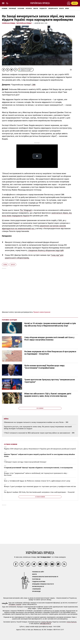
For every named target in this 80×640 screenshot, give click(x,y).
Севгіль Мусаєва (46, 622)
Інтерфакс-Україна (15, 604)
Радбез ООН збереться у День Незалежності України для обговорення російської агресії (40, 449)
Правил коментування (41, 312)
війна (5, 264)
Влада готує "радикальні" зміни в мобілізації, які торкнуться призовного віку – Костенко (36, 474)
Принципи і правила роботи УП (43, 584)
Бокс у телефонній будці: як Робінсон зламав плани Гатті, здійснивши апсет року (37, 481)
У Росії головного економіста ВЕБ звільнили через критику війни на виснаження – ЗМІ (39, 433)
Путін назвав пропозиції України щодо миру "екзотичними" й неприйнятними (44, 366)
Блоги (61, 8)
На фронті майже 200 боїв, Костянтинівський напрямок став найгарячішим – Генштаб (39, 492)
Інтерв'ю (29, 8)
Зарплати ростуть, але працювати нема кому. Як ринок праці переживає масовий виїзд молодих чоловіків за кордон (38, 428)
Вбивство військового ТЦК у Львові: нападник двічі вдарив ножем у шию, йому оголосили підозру (47, 394)
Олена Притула (71, 622)
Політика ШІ (36, 579)
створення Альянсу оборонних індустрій (46, 250)
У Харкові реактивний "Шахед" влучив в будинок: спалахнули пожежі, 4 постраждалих (38, 468)
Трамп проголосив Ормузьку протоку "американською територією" (49, 380)
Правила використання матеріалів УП (45, 576)
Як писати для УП (38, 586)
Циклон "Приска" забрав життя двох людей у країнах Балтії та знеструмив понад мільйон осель (39, 455)
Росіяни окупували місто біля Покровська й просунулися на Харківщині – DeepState (50, 352)
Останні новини (10, 444)
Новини (4, 8)
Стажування (36, 589)
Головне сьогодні (9, 320)
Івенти (35, 8)
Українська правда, (9, 23)
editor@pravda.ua (45, 623)
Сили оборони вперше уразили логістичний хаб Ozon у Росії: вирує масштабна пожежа (49, 338)
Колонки (21, 8)
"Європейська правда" (24, 23)
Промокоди (36, 591)
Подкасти (43, 8)
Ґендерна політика (38, 581)
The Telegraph (26, 210)
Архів (67, 8)
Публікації (12, 8)
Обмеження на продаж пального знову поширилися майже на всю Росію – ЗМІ (36, 422)
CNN (33, 85)
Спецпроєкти (53, 8)
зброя (13, 264)
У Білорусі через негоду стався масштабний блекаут (25, 462)
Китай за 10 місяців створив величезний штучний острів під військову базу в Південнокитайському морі (50, 324)
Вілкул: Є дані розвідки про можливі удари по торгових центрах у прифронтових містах (40, 486)
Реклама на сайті (38, 571)
